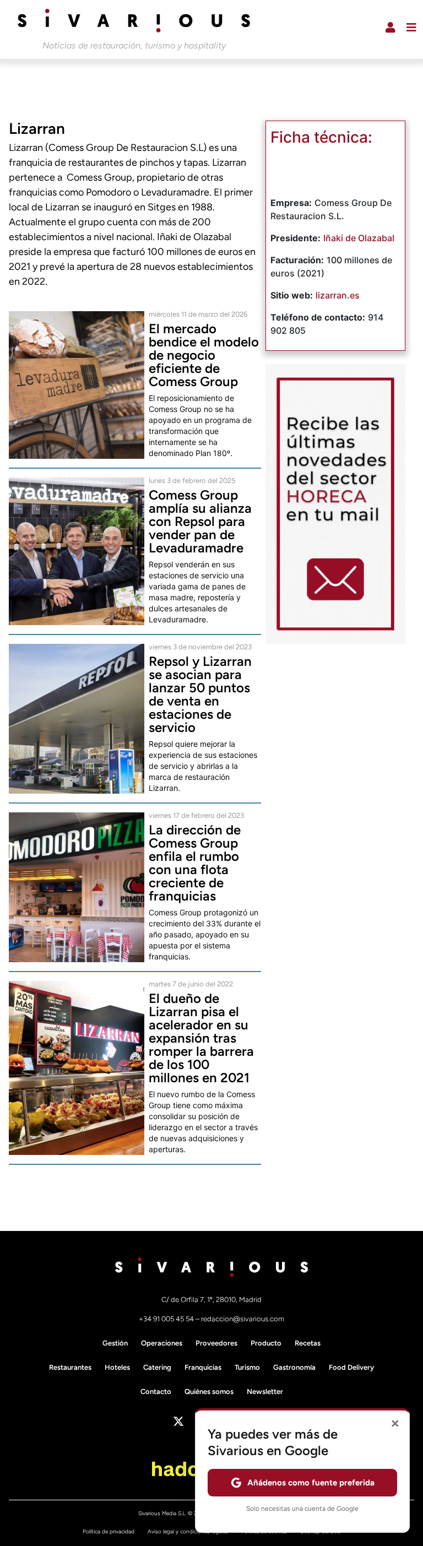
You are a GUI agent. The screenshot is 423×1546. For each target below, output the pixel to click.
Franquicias (203, 1367)
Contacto (155, 1391)
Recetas (308, 1343)
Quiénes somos (209, 1391)
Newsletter (265, 1391)
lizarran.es (338, 295)
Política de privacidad (108, 1531)
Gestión (115, 1343)
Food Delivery (351, 1367)
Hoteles (117, 1367)
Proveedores (216, 1343)
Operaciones (161, 1343)
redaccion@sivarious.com (242, 1319)
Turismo (247, 1367)
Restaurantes (70, 1367)
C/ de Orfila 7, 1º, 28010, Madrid (211, 1299)
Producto (266, 1343)
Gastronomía (294, 1367)
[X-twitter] (178, 1422)
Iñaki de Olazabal (358, 237)
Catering (157, 1367)
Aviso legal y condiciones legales (188, 1531)
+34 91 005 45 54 (167, 1319)
